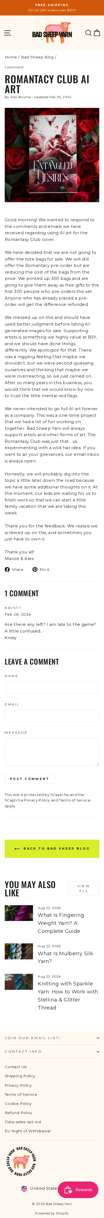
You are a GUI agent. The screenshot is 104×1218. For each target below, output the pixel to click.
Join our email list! (33, 1038)
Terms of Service (74, 800)
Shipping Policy (20, 1076)
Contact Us (16, 1067)
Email (12, 704)
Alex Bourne (20, 97)
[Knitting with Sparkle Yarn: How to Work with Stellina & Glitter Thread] (19, 982)
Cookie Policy (18, 1103)
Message (16, 733)
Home (11, 57)
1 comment (15, 67)
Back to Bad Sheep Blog (56, 848)
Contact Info (23, 1051)
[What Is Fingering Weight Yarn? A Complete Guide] (19, 913)
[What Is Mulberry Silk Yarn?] (19, 951)
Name (12, 676)
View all (83, 888)
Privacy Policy (37, 800)
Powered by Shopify (52, 1213)
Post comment (30, 779)
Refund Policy (18, 1112)
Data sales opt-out (23, 1122)
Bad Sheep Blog (37, 57)
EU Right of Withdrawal (27, 1131)
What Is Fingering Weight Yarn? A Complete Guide (61, 923)
